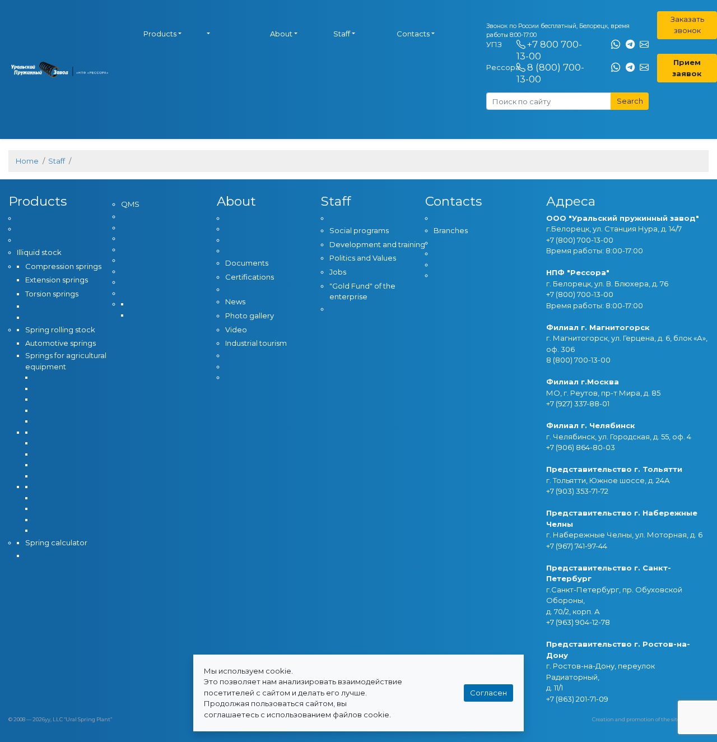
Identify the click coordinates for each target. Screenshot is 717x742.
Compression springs (63, 266)
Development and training (377, 244)
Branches (451, 230)
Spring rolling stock (60, 329)
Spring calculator (56, 542)
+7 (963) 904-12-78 (578, 622)
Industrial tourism (256, 342)
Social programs (359, 230)
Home (27, 160)
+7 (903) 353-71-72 (577, 490)
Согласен (488, 692)
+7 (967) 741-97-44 (576, 545)
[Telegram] (630, 44)
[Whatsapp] (615, 44)
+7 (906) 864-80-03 (580, 447)
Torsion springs (51, 293)
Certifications (249, 276)
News (235, 301)
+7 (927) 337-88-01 (577, 403)
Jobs (337, 271)
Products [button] (159, 33)
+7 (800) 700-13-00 (579, 239)
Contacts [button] (413, 33)
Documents (246, 262)
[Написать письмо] (644, 44)
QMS (130, 204)
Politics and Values (362, 257)
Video (236, 329)
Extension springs (56, 279)
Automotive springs (60, 342)
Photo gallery (249, 315)
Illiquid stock (39, 252)
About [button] (281, 33)
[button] (232, 34)
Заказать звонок (687, 25)
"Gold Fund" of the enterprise (362, 291)
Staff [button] (341, 33)
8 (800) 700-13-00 (578, 359)
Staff (56, 160)
